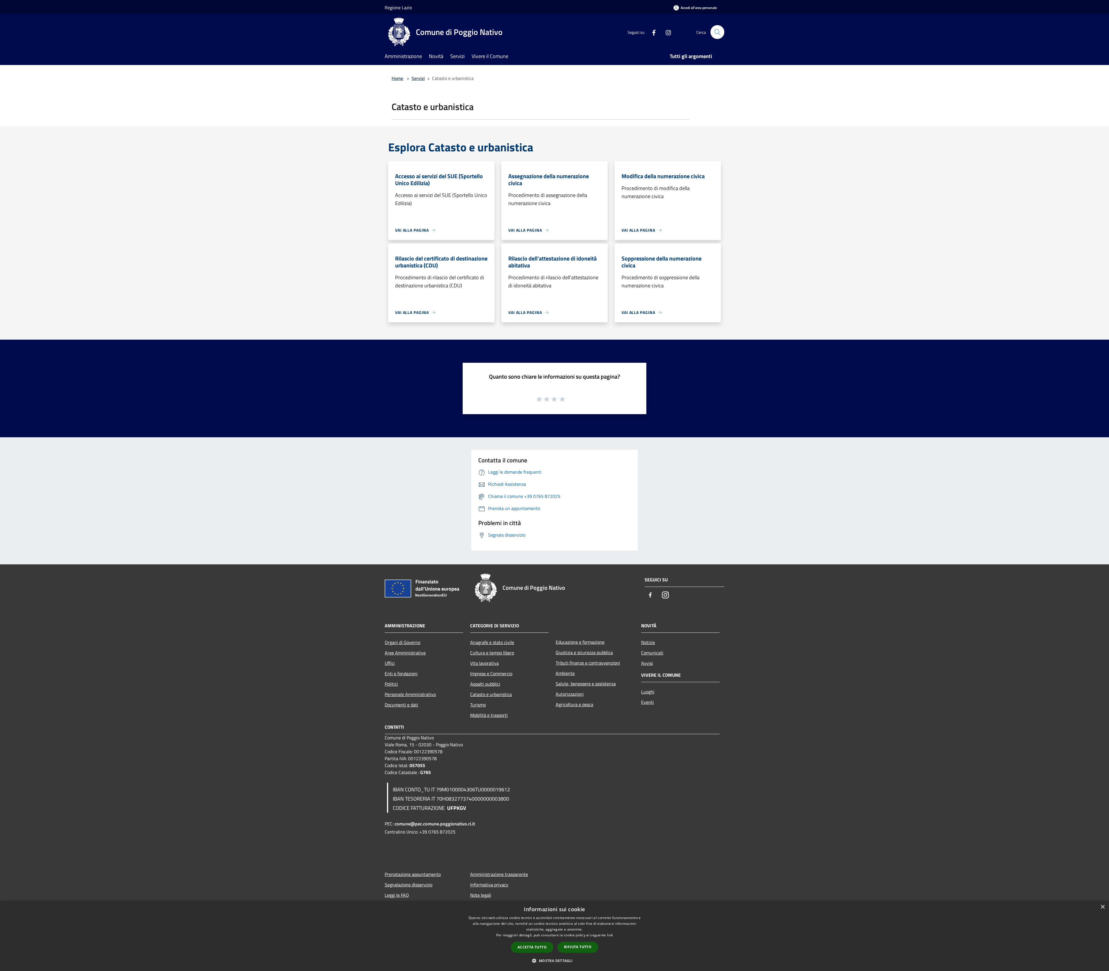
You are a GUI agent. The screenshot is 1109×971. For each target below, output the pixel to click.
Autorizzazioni (570, 694)
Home (397, 78)
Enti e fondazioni (401, 673)
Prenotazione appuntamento (413, 874)
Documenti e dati (401, 704)
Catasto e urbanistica (491, 694)
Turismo (478, 704)
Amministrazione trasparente (499, 874)
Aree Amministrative (405, 652)
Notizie (648, 642)
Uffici (390, 663)
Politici (391, 683)
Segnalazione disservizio (408, 884)
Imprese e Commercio (491, 673)
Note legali (480, 895)
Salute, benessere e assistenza (586, 683)
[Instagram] (666, 32)
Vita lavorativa (484, 663)
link (610, 935)
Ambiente (565, 673)
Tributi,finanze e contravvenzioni (588, 662)
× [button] (1102, 907)
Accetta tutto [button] (532, 947)
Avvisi (647, 663)
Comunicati (652, 652)
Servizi (418, 78)
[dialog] (554, 936)
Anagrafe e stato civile (492, 642)
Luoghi (647, 691)
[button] (554, 960)
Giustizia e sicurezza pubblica (584, 652)
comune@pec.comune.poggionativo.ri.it (435, 823)
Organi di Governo (402, 642)
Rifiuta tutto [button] (577, 946)
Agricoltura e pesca (574, 704)
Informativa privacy (489, 884)
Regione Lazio (398, 7)
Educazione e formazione (580, 642)
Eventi (647, 702)
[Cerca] (717, 32)
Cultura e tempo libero (492, 652)
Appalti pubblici (485, 683)
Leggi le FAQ (397, 895)
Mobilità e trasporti (489, 715)
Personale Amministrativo (410, 694)
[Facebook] (651, 32)
